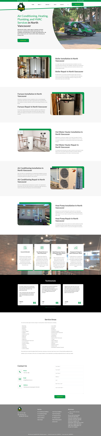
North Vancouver (77, 422)
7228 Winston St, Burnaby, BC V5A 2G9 (31, 387)
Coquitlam (75, 421)
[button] (77, 4)
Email (24, 378)
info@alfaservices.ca (27, 380)
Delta (69, 425)
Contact (62, 4)
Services (47, 4)
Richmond (70, 421)
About (39, 4)
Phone (25, 370)
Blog (55, 4)
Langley (74, 424)
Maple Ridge (76, 425)
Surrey (72, 425)
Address (25, 385)
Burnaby (79, 419)
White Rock (79, 424)
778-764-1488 (26, 372)
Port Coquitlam (74, 427)
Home (33, 4)
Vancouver (75, 419)
